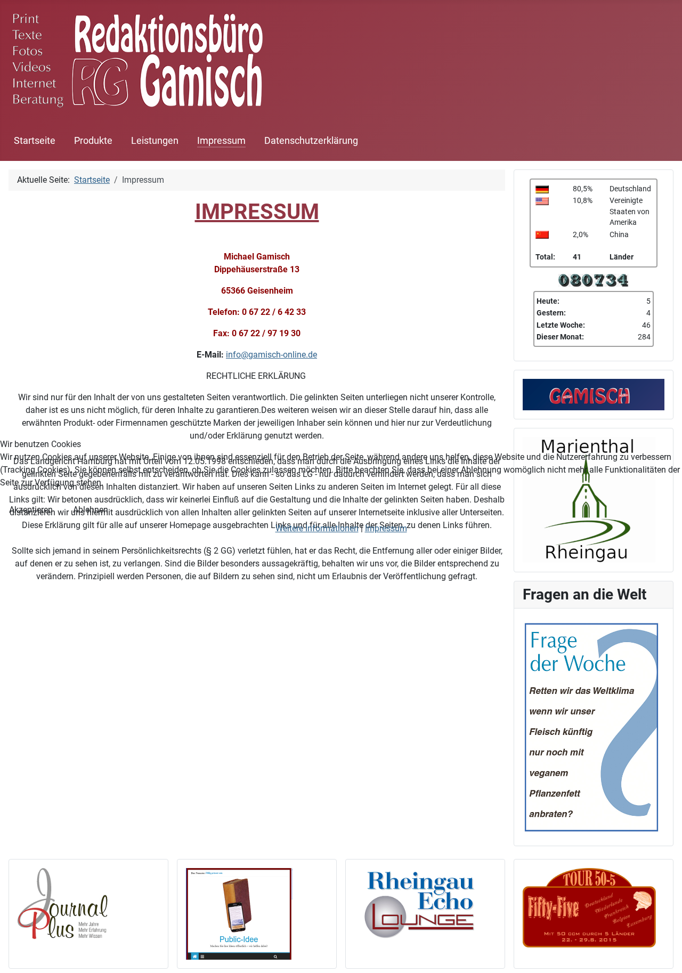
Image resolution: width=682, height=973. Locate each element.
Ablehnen (90, 510)
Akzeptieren (31, 510)
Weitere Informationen (317, 528)
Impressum (386, 528)
